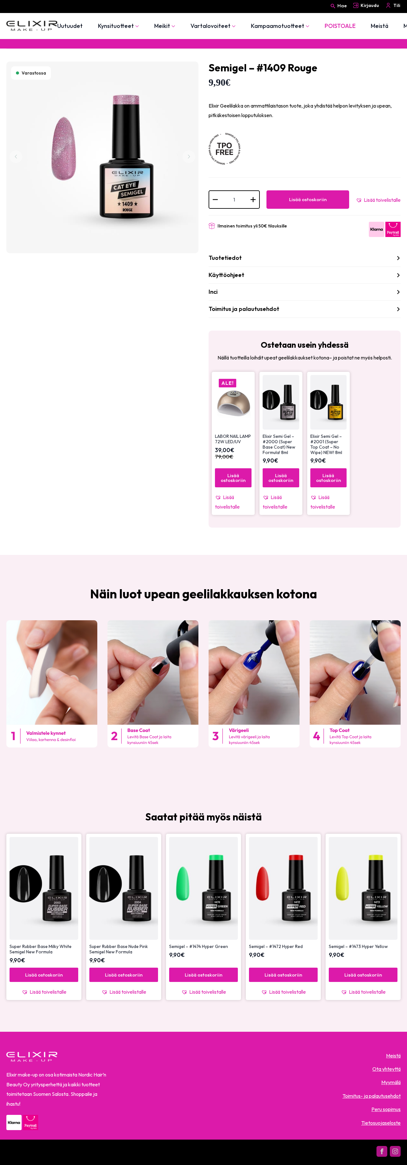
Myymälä (391, 1082)
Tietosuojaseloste (381, 1123)
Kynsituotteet (116, 26)
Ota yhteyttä (386, 1069)
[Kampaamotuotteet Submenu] (306, 26)
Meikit (162, 26)
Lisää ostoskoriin (308, 199)
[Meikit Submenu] (172, 26)
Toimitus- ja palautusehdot (371, 1096)
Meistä (379, 26)
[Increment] (253, 199)
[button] (378, 200)
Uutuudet (70, 26)
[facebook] (381, 1151)
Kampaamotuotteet (277, 26)
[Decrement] (215, 199)
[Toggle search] (333, 11)
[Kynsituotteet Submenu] (136, 26)
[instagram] (395, 1151)
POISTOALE (340, 26)
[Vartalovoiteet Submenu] (233, 26)
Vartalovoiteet (210, 26)
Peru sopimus (386, 1109)
